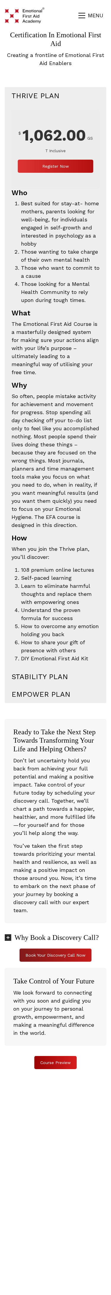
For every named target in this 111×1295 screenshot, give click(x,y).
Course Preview (55, 1062)
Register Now (55, 166)
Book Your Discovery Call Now (55, 955)
